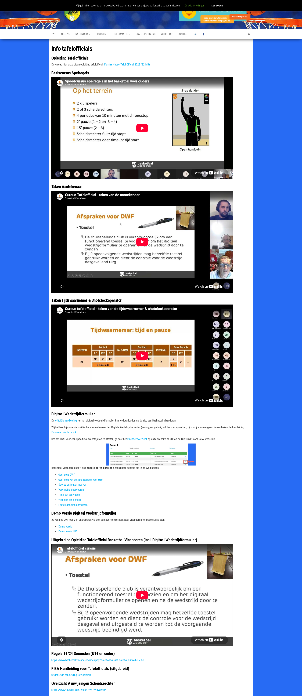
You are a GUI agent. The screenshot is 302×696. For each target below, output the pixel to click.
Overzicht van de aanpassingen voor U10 (80, 479)
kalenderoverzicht (137, 439)
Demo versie (65, 526)
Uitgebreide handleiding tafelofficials (71, 675)
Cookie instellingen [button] (194, 5)
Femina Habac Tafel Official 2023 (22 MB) (127, 64)
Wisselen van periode (69, 499)
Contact (183, 34)
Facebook (204, 34)
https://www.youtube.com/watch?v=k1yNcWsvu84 (78, 689)
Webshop (166, 34)
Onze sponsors (146, 34)
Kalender (81, 34)
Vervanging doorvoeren (71, 489)
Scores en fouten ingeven (72, 484)
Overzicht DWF (66, 474)
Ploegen (101, 34)
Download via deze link (63, 432)
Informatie (121, 34)
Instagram (195, 34)
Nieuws (65, 34)
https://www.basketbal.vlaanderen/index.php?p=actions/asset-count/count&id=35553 (97, 660)
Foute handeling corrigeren (73, 505)
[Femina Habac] (53, 34)
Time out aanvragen (69, 494)
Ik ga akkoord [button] (217, 5)
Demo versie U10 (67, 531)
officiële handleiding (66, 420)
